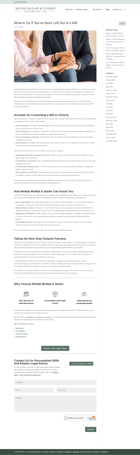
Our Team (97, 9)
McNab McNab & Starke (24, 195)
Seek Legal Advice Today (83, 364)
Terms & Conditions (64, 452)
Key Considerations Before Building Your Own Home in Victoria (115, 65)
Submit (90, 429)
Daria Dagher (20, 331)
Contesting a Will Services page (61, 230)
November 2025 (111, 76)
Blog (108, 9)
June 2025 (109, 83)
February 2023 (111, 134)
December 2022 (111, 141)
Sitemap (76, 452)
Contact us (117, 9)
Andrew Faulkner (22, 334)
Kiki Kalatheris (21, 337)
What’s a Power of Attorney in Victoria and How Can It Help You (115, 41)
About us (69, 9)
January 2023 (110, 137)
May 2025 (109, 87)
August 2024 (110, 100)
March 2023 (110, 131)
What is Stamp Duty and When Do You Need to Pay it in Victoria (116, 56)
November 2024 (111, 90)
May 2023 (109, 124)
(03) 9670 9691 (21, 2)
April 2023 (109, 127)
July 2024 (109, 104)
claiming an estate (62, 180)
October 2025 (110, 80)
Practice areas (82, 9)
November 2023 (111, 120)
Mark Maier (20, 328)
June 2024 (109, 107)
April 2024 (109, 114)
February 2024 (111, 117)
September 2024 (111, 97)
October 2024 (110, 93)
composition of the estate (60, 172)
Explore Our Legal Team (55, 348)
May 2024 (109, 110)
